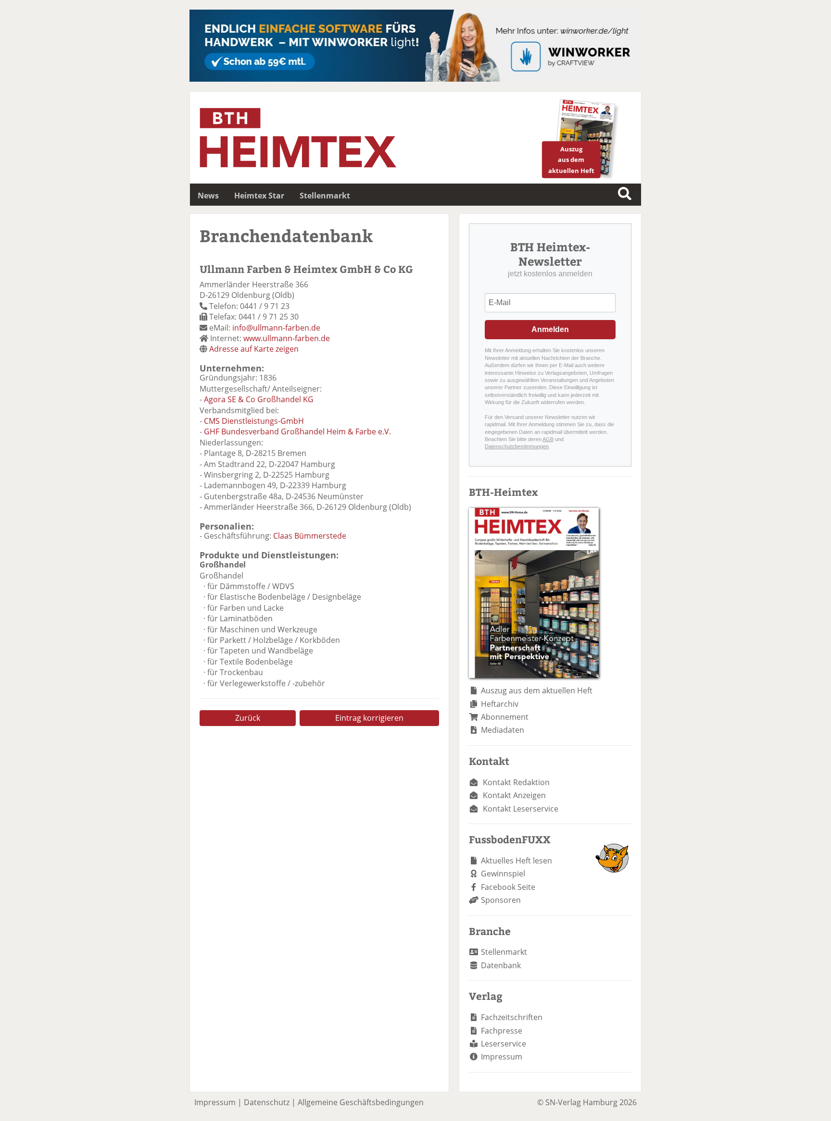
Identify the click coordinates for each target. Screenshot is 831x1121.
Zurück (247, 718)
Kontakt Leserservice (520, 808)
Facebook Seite (508, 887)
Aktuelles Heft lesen (516, 860)
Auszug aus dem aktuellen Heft (536, 690)
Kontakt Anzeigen (514, 795)
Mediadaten (502, 730)
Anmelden (550, 329)
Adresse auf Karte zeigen (254, 349)
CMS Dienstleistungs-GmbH (254, 421)
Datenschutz (267, 1102)
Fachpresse (501, 1030)
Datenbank (501, 965)
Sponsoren (501, 900)
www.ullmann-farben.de (286, 338)
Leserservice (503, 1043)
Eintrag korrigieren (369, 718)
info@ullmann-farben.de (276, 327)
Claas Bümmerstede (309, 535)
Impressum (501, 1056)
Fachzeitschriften (511, 1017)
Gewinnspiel (503, 873)
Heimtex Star (259, 195)
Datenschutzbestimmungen (517, 446)
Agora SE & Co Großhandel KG (259, 399)
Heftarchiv (499, 704)
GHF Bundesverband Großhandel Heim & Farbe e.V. (297, 431)
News (208, 195)
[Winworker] (415, 79)
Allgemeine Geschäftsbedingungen (361, 1102)
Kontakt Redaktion (516, 782)
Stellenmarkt (325, 195)
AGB (548, 439)
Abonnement (505, 717)
